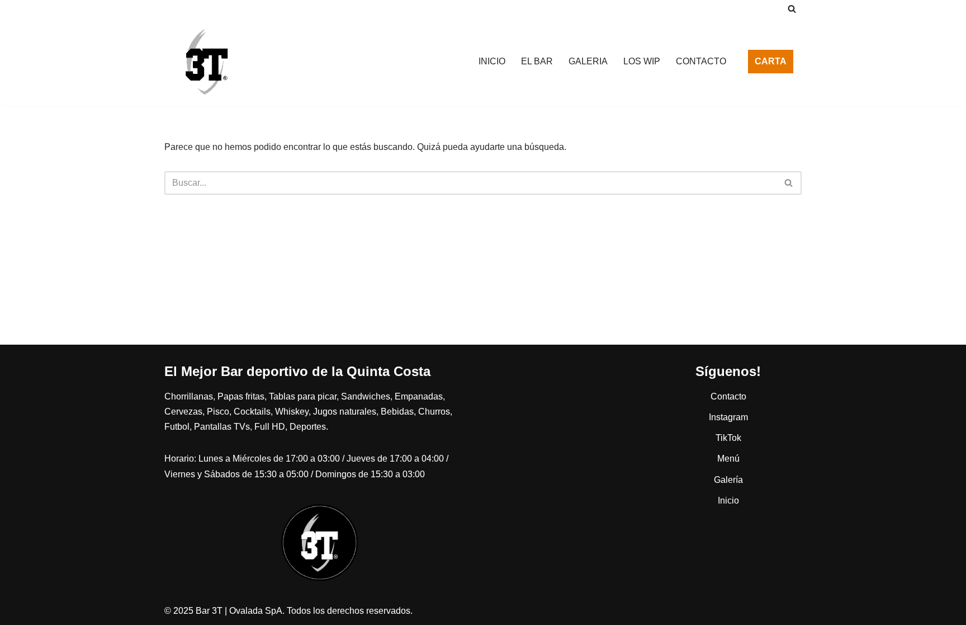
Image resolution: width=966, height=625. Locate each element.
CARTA (771, 61)
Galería (728, 480)
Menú (728, 458)
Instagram (728, 417)
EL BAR (537, 61)
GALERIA (588, 61)
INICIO (492, 61)
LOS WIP (641, 61)
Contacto (728, 396)
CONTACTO (701, 61)
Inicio (728, 500)
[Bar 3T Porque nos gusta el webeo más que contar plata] (206, 61)
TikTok (728, 438)
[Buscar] (792, 8)
